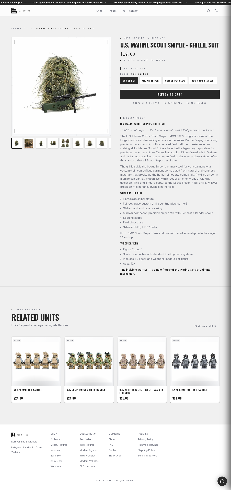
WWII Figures (87, 444)
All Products (57, 439)
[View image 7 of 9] (89, 143)
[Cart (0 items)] (216, 10)
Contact (133, 10)
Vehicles (55, 450)
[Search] (208, 10)
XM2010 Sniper (150, 80)
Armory (16, 28)
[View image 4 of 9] (53, 143)
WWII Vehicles (88, 455)
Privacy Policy (146, 439)
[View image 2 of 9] (29, 143)
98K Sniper (129, 80)
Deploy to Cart (169, 94)
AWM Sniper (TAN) (175, 80)
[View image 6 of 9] (77, 143)
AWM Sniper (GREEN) (203, 80)
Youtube (15, 452)
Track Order (115, 455)
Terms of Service (147, 455)
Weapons (56, 466)
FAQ (123, 10)
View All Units (207, 326)
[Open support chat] (222, 481)
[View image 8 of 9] (102, 143)
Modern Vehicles (89, 461)
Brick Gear (56, 461)
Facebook (28, 447)
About (113, 10)
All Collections (87, 466)
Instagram (16, 447)
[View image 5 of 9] (65, 143)
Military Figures (59, 444)
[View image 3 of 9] (41, 143)
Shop (99, 10)
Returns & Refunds (148, 444)
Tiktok (39, 447)
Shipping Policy (146, 450)
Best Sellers (86, 439)
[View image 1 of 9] (16, 143)
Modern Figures (88, 450)
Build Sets (56, 455)
